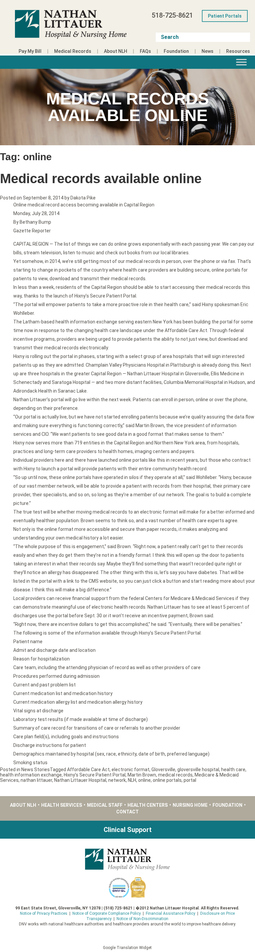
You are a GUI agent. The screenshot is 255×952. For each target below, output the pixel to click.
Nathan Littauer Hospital (80, 780)
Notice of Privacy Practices (43, 913)
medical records (175, 774)
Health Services (61, 805)
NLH (132, 780)
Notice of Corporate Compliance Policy (106, 913)
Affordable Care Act (88, 769)
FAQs (145, 51)
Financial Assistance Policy (170, 913)
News (207, 51)
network (117, 780)
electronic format (130, 769)
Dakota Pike (83, 197)
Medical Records (72, 51)
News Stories (35, 769)
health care (233, 769)
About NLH (115, 51)
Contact (127, 811)
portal (190, 780)
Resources (238, 51)
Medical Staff (105, 805)
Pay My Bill (30, 51)
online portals (167, 780)
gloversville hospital (198, 769)
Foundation (176, 51)
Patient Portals (225, 16)
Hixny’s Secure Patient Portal (95, 774)
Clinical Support (128, 830)
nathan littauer (36, 780)
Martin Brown (142, 774)
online (144, 780)
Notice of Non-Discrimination (142, 918)
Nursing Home (190, 805)
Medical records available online (101, 178)
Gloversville (163, 769)
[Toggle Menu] (241, 62)
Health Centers (148, 805)
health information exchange (31, 774)
